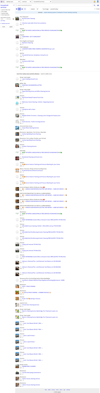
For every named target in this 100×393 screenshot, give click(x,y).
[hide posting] (23, 20)
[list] (16, 9)
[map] (25, 9)
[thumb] (19, 9)
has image (4, 11)
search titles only (6, 9)
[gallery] (22, 9)
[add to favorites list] (21, 18)
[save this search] (98, 5)
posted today (5, 13)
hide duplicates (5, 15)
